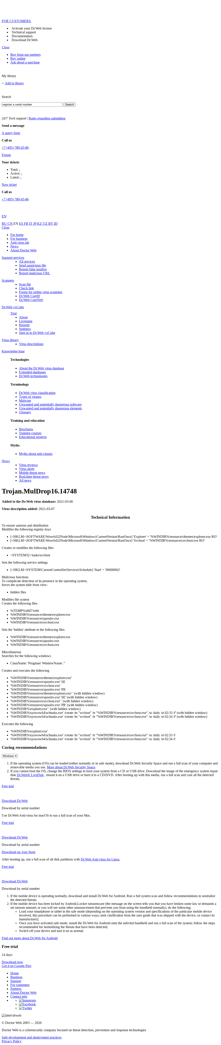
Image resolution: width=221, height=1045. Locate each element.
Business (16, 977)
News (14, 246)
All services (27, 261)
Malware (25, 400)
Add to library (14, 83)
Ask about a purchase (25, 62)
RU (5, 223)
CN (10, 223)
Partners (15, 989)
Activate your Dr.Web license (32, 28)
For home (17, 235)
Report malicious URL (34, 273)
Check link (26, 288)
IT (31, 223)
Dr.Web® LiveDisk (30, 775)
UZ (45, 223)
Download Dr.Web (25, 40)
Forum (6, 155)
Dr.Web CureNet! (31, 300)
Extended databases (32, 372)
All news (25, 480)
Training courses (30, 433)
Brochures (26, 429)
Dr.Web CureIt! (29, 296)
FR (26, 223)
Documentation (22, 36)
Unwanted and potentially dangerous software (50, 404)
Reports (24, 325)
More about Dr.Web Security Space (71, 767)
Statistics (25, 329)
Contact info (18, 996)
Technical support (24, 32)
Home (14, 973)
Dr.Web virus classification (37, 393)
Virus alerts (26, 469)
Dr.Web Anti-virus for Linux (100, 859)
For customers (20, 985)
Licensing (25, 321)
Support (15, 981)
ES (21, 223)
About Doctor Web (23, 250)
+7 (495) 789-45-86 (15, 147)
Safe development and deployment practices (32, 1037)
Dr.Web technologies (33, 376)
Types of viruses (30, 396)
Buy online (17, 58)
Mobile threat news (32, 472)
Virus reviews (28, 465)
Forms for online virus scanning (40, 292)
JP (35, 223)
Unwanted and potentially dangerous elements (50, 408)
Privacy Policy (12, 1041)
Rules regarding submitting (47, 118)
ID (56, 223)
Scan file (25, 284)
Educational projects (33, 437)
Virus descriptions (31, 344)
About (23, 317)
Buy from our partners (25, 54)
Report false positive (33, 269)
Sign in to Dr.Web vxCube (37, 333)
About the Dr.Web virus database (41, 368)
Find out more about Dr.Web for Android (30, 938)
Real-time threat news (34, 476)
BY (51, 223)
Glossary (25, 412)
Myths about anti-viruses (35, 454)
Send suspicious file (32, 265)
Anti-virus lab (19, 242)
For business (18, 238)
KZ (40, 223)
